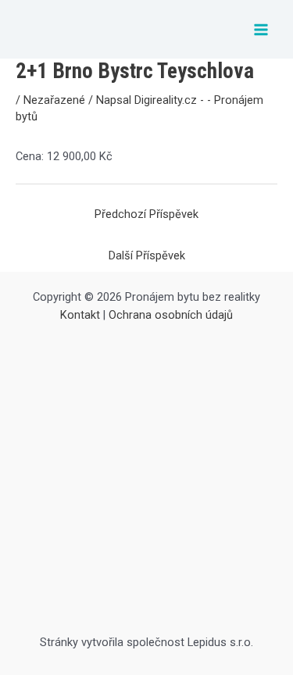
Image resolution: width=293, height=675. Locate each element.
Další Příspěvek (147, 255)
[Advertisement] (146, 479)
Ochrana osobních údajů (171, 315)
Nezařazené (54, 100)
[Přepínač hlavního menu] (261, 29)
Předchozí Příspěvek (146, 214)
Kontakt (80, 315)
